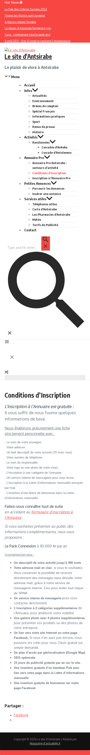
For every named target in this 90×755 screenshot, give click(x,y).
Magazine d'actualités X (45, 743)
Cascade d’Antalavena (57, 152)
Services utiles (35, 199)
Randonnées (41, 142)
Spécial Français (43, 111)
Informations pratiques (48, 116)
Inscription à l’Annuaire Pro (51, 178)
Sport (36, 121)
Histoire (38, 132)
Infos (28, 90)
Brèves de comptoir (45, 106)
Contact (30, 230)
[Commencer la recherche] (45, 243)
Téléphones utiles (44, 204)
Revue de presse (43, 127)
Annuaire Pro (34, 158)
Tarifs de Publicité (45, 225)
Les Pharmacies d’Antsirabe (51, 214)
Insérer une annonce (46, 194)
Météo (36, 219)
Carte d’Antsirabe (44, 209)
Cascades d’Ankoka (54, 147)
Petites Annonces (37, 183)
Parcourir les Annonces (48, 188)
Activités (31, 137)
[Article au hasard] (6, 373)
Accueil (29, 85)
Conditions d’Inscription (49, 173)
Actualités (39, 95)
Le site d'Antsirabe (28, 56)
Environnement (43, 101)
